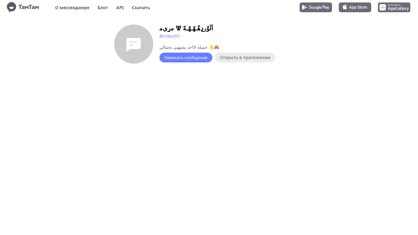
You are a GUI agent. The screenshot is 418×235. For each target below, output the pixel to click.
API (120, 7)
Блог (103, 7)
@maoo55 (169, 36)
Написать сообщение (185, 57)
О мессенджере (72, 7)
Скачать (141, 7)
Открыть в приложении (245, 57)
